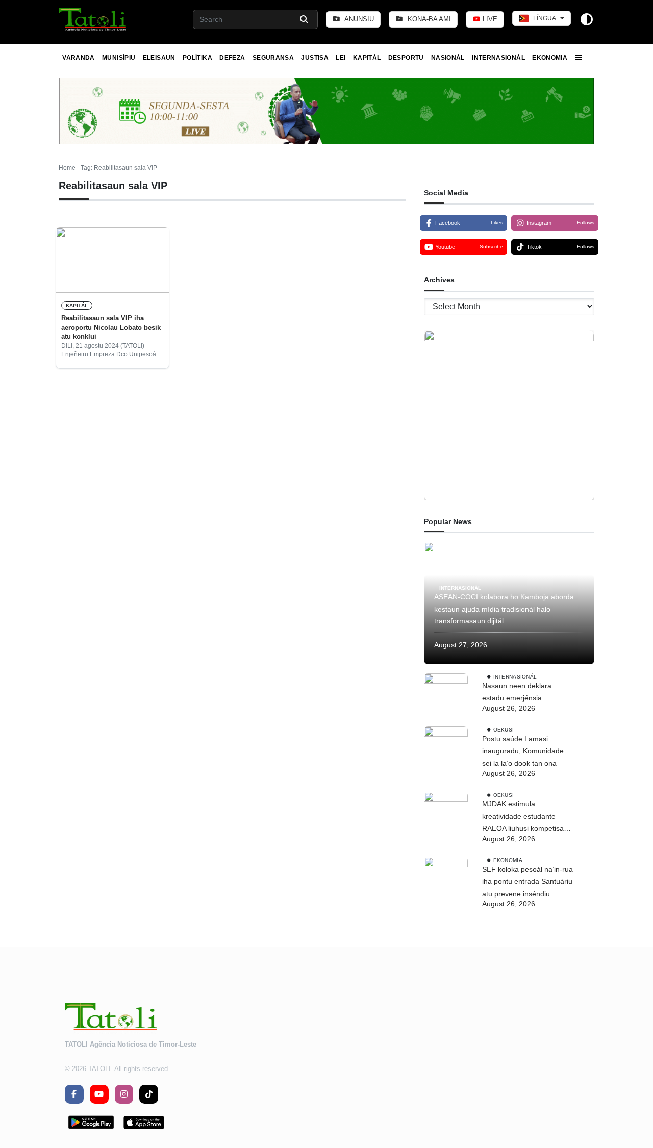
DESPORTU (406, 57)
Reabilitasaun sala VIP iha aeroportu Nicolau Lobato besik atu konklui (111, 327)
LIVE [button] (489, 19)
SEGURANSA (273, 57)
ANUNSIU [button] (358, 19)
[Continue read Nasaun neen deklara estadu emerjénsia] (446, 695)
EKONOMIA (549, 57)
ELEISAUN (159, 57)
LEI (340, 57)
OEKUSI (503, 730)
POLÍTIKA (197, 57)
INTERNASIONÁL (498, 57)
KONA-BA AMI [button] (428, 19)
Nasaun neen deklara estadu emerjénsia (516, 692)
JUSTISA (315, 57)
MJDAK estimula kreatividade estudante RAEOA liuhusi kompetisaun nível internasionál (527, 817)
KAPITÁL (367, 57)
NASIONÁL (448, 57)
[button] (93, 19)
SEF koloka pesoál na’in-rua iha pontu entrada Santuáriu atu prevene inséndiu (527, 881)
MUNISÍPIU (118, 57)
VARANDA (78, 57)
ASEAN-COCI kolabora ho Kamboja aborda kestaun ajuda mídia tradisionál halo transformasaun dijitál (504, 609)
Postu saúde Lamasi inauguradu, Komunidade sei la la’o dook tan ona (523, 751)
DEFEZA (232, 57)
